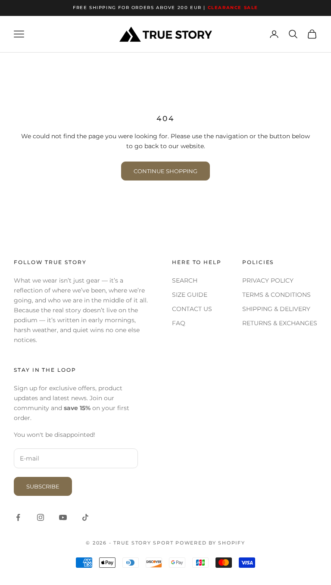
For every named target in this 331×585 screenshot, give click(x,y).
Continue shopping (165, 171)
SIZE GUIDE (189, 295)
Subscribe (42, 486)
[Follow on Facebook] (18, 517)
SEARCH (184, 280)
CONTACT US (192, 309)
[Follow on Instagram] (40, 517)
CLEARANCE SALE (233, 7)
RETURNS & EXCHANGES (279, 323)
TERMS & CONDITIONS (276, 295)
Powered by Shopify (210, 543)
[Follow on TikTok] (85, 517)
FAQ (178, 323)
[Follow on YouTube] (63, 517)
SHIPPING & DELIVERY (276, 309)
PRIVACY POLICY (268, 280)
